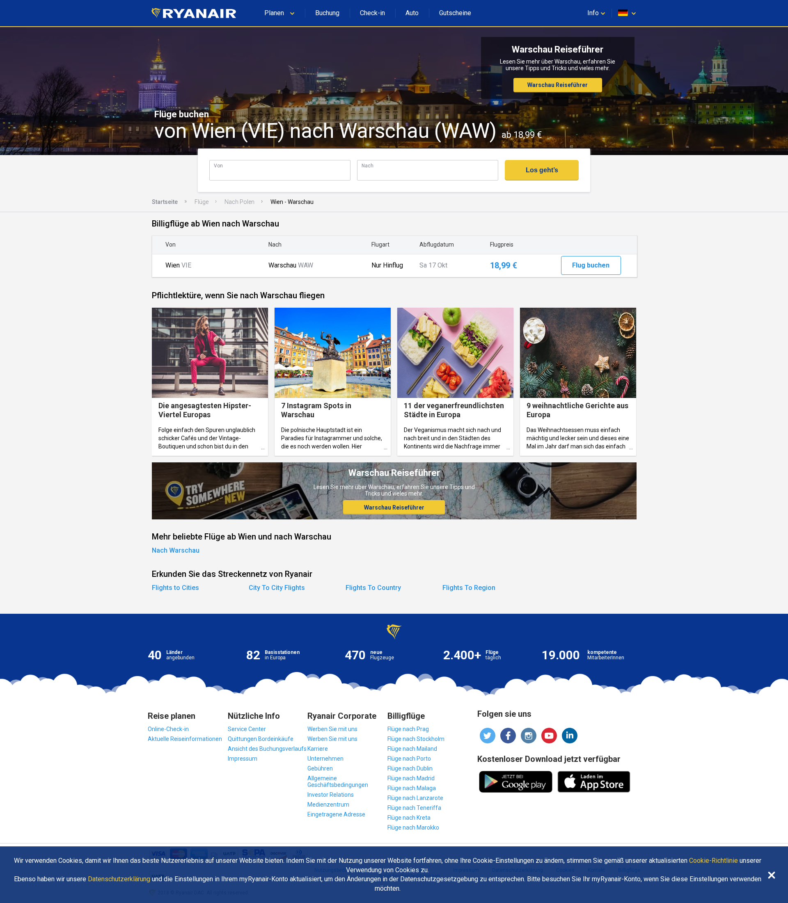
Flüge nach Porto (409, 758)
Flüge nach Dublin (410, 768)
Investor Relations (330, 794)
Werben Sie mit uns (332, 729)
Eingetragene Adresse (336, 814)
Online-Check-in (168, 729)
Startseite (165, 202)
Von (218, 165)
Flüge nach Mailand (412, 748)
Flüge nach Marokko (413, 827)
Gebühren (320, 768)
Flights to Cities (175, 588)
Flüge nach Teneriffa (414, 808)
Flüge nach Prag (408, 729)
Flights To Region (468, 588)
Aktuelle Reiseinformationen (185, 739)
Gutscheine (455, 13)
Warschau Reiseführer (557, 85)
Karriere (317, 748)
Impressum (242, 758)
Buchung (327, 13)
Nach (367, 165)
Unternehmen (325, 758)
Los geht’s (542, 170)
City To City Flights (277, 588)
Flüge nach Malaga (411, 788)
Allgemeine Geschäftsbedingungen (337, 781)
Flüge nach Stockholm (415, 739)
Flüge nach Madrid (411, 778)
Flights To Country (373, 588)
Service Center (247, 729)
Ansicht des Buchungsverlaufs (267, 748)
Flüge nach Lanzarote (415, 798)
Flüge (201, 202)
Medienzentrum (328, 804)
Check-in (372, 13)
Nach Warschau (175, 550)
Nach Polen (239, 202)
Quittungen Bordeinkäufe (260, 739)
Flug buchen (590, 265)
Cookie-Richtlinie (713, 860)
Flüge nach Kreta (409, 817)
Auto (412, 13)
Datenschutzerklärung (119, 879)
